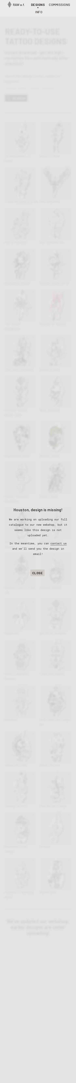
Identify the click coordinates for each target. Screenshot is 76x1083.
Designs (38, 4)
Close (37, 573)
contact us (58, 543)
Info (38, 12)
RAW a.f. (18, 4)
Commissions (59, 4)
